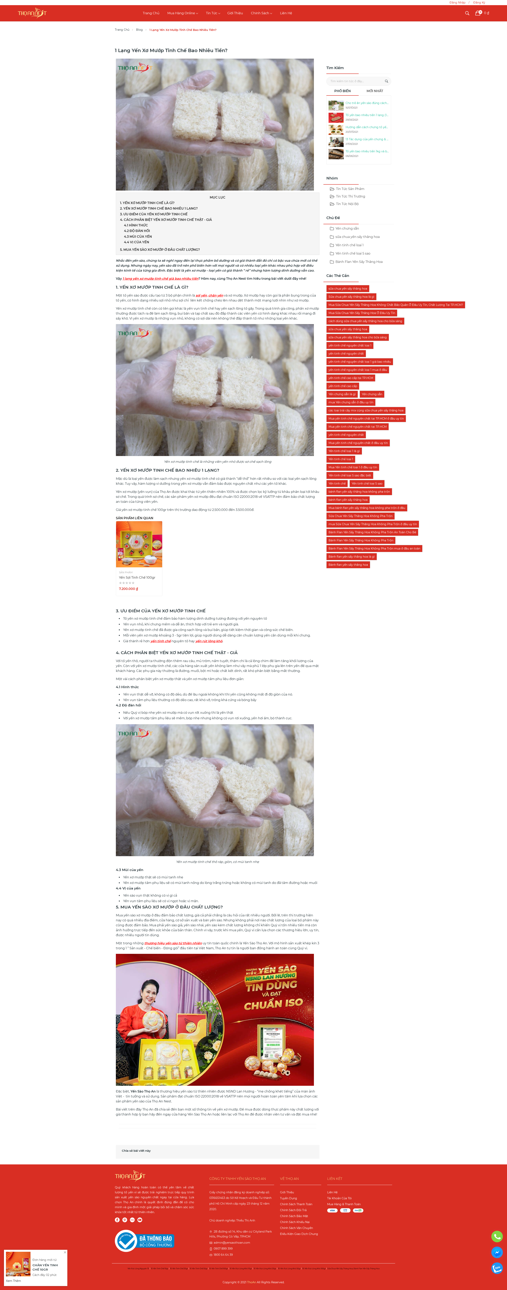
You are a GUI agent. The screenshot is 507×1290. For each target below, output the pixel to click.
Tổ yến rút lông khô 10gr (241, 1268)
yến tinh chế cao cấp (343, 386)
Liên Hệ (286, 13)
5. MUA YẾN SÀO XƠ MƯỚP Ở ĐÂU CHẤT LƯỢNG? (160, 250)
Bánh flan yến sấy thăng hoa (348, 565)
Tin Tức (211, 13)
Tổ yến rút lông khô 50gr (289, 1268)
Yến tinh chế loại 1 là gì (344, 451)
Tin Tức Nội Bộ (347, 204)
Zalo (132, 1219)
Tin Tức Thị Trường (350, 196)
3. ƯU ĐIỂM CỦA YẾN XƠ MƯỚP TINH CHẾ (154, 214)
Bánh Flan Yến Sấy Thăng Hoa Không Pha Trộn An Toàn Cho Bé (372, 532)
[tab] (342, 92)
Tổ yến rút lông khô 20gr (265, 1268)
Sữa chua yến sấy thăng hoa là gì (351, 297)
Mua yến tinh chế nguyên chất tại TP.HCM (358, 426)
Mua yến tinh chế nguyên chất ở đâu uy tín (358, 443)
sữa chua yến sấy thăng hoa (357, 237)
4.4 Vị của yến (136, 242)
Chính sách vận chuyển (296, 1228)
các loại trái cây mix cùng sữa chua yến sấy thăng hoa (366, 410)
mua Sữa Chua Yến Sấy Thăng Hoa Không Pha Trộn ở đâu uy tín (373, 524)
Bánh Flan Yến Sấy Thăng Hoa (359, 262)
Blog (139, 29)
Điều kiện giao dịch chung (299, 1234)
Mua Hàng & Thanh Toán (344, 1204)
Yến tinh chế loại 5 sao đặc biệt (350, 475)
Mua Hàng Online (181, 13)
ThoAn (251, 1282)
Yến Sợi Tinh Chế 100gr (137, 577)
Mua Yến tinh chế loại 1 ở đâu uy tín (353, 467)
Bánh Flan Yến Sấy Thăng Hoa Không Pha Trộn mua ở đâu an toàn (374, 548)
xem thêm (13, 1281)
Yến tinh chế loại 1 (349, 245)
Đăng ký (479, 2)
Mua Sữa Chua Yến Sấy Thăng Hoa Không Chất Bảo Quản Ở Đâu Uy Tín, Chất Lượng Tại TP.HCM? (396, 305)
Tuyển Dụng (288, 1198)
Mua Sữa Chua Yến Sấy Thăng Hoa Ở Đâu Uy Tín (362, 313)
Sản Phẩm (125, 572)
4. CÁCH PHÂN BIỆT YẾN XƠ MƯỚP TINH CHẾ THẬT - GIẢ (166, 220)
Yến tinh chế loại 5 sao (352, 253)
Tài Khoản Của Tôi (339, 1198)
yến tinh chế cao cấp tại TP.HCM (351, 378)
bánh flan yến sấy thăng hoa (348, 500)
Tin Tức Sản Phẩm (350, 189)
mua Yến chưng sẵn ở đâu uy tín (351, 402)
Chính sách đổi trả (293, 1210)
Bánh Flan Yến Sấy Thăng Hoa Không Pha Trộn (361, 540)
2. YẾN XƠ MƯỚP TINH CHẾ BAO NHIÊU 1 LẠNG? (159, 208)
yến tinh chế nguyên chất (346, 353)
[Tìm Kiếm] (386, 81)
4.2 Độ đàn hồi (137, 231)
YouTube (139, 1219)
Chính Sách (260, 13)
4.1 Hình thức (136, 225)
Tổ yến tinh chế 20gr (179, 1268)
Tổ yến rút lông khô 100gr (314, 1268)
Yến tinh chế (337, 483)
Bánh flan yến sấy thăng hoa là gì (352, 556)
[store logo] (32, 13)
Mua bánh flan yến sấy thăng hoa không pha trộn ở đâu (367, 508)
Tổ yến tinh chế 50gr (199, 1268)
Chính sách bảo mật (294, 1216)
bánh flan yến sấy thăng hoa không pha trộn (359, 491)
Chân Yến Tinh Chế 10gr (45, 1267)
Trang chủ (151, 13)
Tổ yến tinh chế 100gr (218, 1268)
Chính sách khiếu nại (295, 1222)
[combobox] (358, 81)
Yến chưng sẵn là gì (342, 394)
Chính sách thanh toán (296, 1204)
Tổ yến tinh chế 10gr (159, 1268)
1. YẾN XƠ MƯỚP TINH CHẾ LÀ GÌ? (147, 203)
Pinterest (124, 1219)
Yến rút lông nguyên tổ (138, 1268)
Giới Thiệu (235, 13)
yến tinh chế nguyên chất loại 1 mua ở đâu (358, 370)
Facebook (117, 1219)
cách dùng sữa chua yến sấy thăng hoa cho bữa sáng (365, 321)
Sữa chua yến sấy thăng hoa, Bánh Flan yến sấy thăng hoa (353, 1268)
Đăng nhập (457, 2)
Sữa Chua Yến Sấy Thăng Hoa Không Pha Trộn (361, 516)
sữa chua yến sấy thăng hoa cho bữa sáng (358, 337)
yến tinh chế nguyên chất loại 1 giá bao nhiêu (360, 362)
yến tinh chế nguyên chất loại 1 (350, 345)
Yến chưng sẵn (347, 228)
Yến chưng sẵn (372, 394)
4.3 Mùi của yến (138, 237)
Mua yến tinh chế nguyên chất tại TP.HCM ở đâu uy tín (366, 418)
